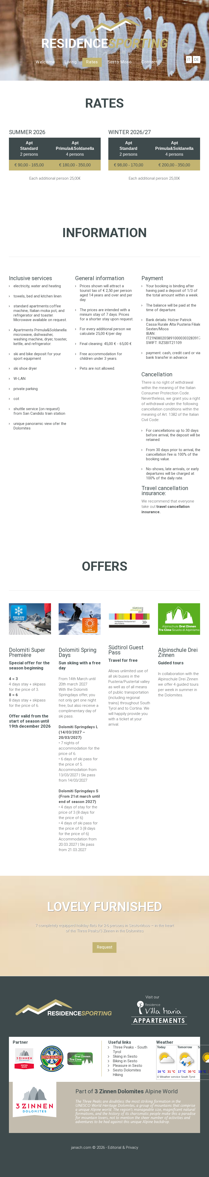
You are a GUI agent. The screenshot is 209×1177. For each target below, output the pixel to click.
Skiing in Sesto (125, 1056)
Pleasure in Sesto (127, 1065)
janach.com (81, 1147)
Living (70, 62)
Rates (92, 62)
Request (104, 947)
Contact (149, 62)
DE (196, 59)
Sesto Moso (119, 62)
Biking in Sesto (125, 1061)
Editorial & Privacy (123, 1147)
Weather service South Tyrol (177, 1076)
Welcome (45, 62)
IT (188, 59)
